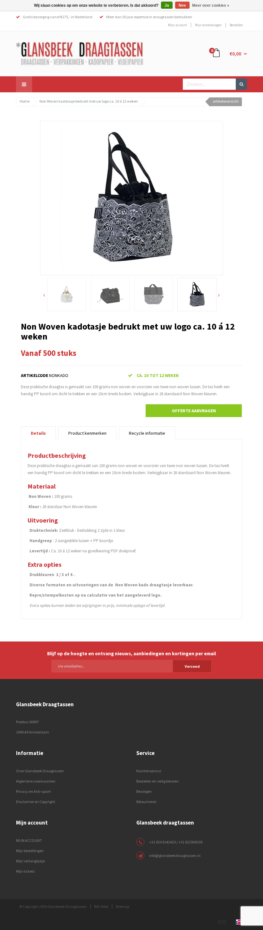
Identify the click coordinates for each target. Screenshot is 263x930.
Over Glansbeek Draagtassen (40, 770)
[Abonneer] (131, 666)
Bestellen (236, 25)
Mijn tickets (25, 871)
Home (25, 101)
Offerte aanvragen (194, 411)
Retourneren (146, 801)
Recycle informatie (147, 433)
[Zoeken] (241, 84)
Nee (182, 5)
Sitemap (122, 906)
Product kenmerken (87, 433)
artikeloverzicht (226, 101)
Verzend (192, 666)
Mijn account (177, 25)
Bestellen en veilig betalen (157, 781)
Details (38, 433)
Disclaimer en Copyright (35, 801)
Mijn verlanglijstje (30, 861)
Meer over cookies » (210, 5)
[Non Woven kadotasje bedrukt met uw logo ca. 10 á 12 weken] (131, 197)
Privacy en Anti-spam (33, 791)
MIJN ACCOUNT (29, 840)
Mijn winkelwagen (208, 25)
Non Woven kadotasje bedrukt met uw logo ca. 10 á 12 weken (88, 101)
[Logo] (79, 53)
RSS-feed (101, 906)
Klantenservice (148, 770)
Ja (167, 5)
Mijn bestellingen (30, 850)
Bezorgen (144, 791)
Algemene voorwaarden (35, 781)
